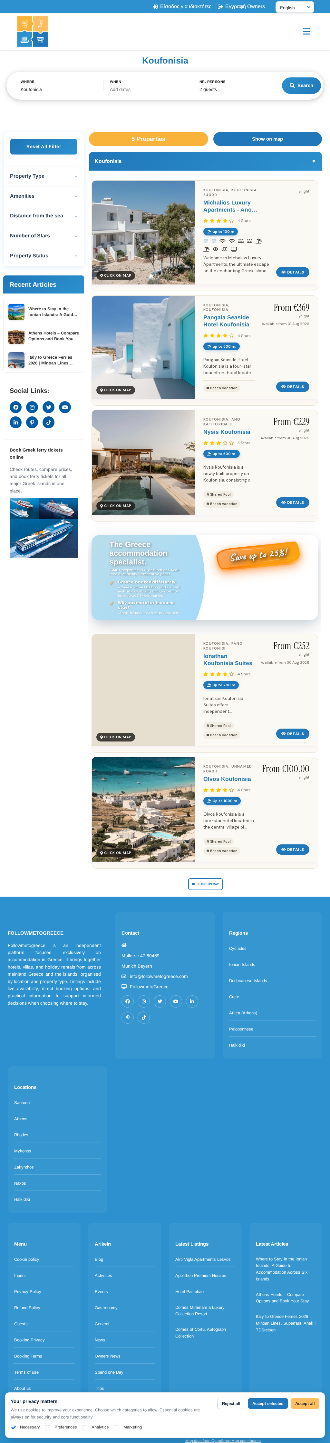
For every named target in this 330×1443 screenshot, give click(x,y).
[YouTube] (176, 1001)
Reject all (231, 1403)
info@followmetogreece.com (159, 976)
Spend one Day (109, 1372)
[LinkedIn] (192, 1001)
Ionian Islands (242, 964)
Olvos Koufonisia (227, 779)
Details (295, 272)
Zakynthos (24, 1167)
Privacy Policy (27, 1291)
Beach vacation (224, 388)
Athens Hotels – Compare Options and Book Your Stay (282, 1298)
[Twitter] (160, 1001)
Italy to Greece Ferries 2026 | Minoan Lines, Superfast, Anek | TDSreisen (285, 1323)
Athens (20, 1118)
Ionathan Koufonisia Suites (227, 659)
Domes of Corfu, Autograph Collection (200, 1333)
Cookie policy (26, 1259)
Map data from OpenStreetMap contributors (223, 1440)
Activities (103, 1275)
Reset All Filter (43, 146)
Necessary (30, 1427)
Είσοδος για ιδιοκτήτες (185, 6)
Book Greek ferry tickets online (36, 453)
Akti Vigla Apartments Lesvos (203, 1259)
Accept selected (268, 1403)
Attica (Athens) (243, 1012)
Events (101, 1291)
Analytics (100, 1427)
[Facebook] (127, 1001)
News (100, 1340)
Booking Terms (28, 1356)
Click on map (117, 275)
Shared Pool (220, 494)
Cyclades (238, 948)
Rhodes (21, 1134)
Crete (234, 996)
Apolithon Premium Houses (200, 1275)
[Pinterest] (127, 1017)
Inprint (20, 1275)
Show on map (267, 139)
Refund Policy (27, 1307)
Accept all (305, 1403)
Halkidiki (237, 1045)
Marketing (132, 1427)
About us (22, 1388)
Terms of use (26, 1372)
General (102, 1323)
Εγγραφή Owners (245, 6)
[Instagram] (144, 1001)
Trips (99, 1388)
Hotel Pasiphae (189, 1291)
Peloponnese (241, 1029)
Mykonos (22, 1151)
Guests (21, 1323)
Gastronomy (106, 1307)
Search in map (208, 884)
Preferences (65, 1427)
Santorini (22, 1102)
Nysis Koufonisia (226, 432)
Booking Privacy (29, 1340)
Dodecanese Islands (248, 980)
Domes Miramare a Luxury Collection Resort (200, 1311)
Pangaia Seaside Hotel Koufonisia (226, 321)
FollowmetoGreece (149, 986)
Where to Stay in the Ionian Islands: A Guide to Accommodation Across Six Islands (282, 1269)
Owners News (108, 1356)
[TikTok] (144, 1017)
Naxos (20, 1183)
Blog (99, 1259)
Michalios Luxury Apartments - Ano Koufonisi (227, 206)
